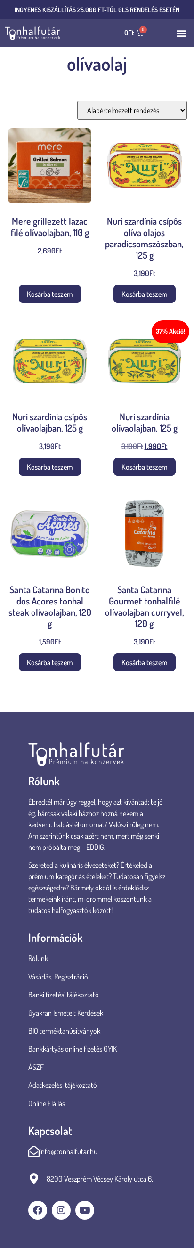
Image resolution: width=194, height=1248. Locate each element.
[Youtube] (84, 1210)
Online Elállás (46, 1103)
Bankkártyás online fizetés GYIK (72, 1048)
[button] (181, 33)
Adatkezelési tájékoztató (62, 1085)
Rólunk (38, 958)
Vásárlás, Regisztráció (58, 976)
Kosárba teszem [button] (50, 294)
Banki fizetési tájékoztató (63, 994)
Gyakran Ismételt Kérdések (65, 1013)
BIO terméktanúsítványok (65, 1031)
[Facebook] (37, 1210)
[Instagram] (61, 1210)
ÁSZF (36, 1067)
